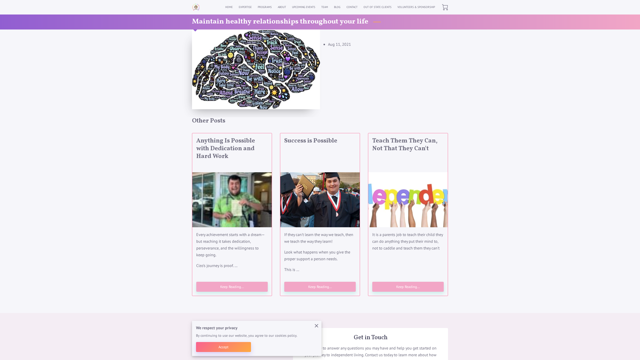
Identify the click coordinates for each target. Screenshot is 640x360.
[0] (445, 7)
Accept (223, 346)
